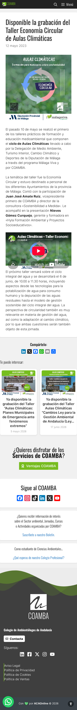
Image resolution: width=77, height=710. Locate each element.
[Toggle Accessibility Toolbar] (70, 703)
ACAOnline (41, 703)
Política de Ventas (16, 679)
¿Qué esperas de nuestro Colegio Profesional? (38, 557)
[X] (49, 498)
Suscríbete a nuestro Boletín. (38, 534)
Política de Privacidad (19, 670)
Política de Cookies (17, 674)
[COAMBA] (11, 4)
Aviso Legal (12, 665)
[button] (55, 4)
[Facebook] (20, 498)
